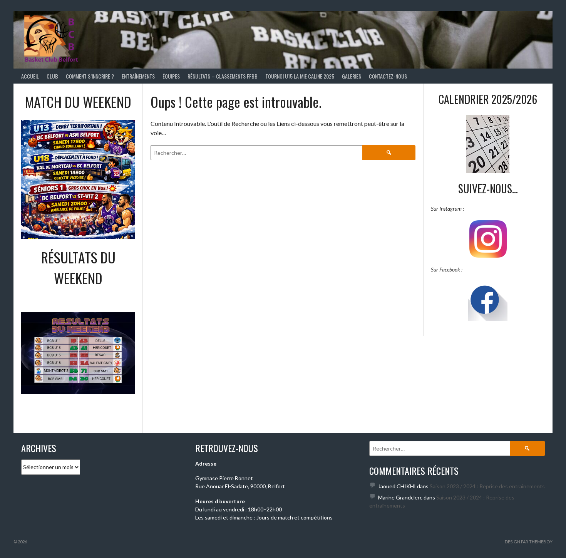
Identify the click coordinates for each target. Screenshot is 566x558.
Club (52, 76)
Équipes (171, 76)
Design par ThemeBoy (529, 541)
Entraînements (138, 76)
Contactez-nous (388, 76)
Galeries (351, 76)
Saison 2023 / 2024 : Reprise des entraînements (487, 486)
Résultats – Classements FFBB (223, 76)
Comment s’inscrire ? (90, 76)
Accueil (30, 76)
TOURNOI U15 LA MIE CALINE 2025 (299, 76)
